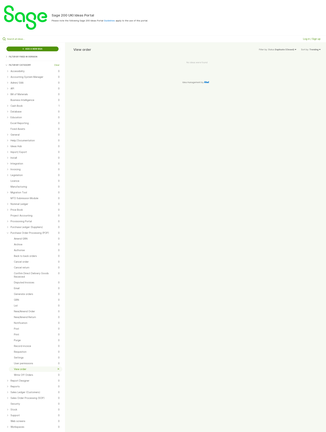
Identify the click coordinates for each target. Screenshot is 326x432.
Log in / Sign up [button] (312, 38)
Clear (57, 65)
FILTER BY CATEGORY (20, 65)
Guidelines (109, 20)
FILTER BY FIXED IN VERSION (23, 56)
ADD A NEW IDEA (33, 49)
